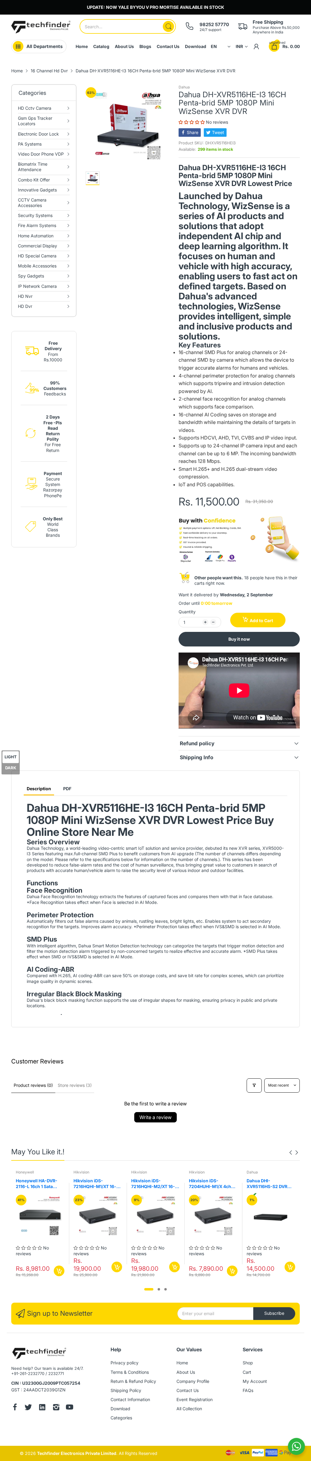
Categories (121, 1417)
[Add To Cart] (59, 1271)
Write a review (155, 1117)
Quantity (187, 611)
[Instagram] (56, 1408)
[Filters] (254, 1085)
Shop (248, 1362)
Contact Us (187, 1390)
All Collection (189, 1408)
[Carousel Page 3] (165, 1289)
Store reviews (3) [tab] (75, 1085)
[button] (192, 122)
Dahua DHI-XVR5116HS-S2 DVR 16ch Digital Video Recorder (267, 1184)
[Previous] (297, 1152)
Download (120, 1408)
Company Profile (192, 1381)
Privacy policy (124, 1362)
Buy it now (239, 639)
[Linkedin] (42, 1408)
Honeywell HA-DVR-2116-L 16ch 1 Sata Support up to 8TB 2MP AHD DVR (40, 1184)
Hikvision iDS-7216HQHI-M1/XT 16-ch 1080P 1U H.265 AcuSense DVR (97, 1184)
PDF (67, 788)
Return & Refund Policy (133, 1381)
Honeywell (25, 1172)
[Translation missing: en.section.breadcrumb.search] (168, 26)
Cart (247, 1372)
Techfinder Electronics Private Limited (76, 1453)
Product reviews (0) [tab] (33, 1085)
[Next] (291, 1152)
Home (182, 1362)
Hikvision (81, 1172)
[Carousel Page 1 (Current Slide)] (148, 1289)
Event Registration (194, 1399)
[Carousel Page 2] (159, 1289)
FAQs (248, 1390)
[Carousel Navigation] (294, 1152)
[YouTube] (69, 1408)
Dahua (184, 87)
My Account (255, 1381)
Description (39, 788)
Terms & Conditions (130, 1372)
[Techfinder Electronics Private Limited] (40, 27)
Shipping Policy (126, 1390)
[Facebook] (15, 1408)
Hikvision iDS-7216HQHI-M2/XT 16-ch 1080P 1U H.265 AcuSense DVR (153, 1184)
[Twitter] (28, 1408)
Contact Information (130, 1399)
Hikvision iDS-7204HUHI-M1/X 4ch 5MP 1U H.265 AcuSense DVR (210, 1184)
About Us (185, 1372)
